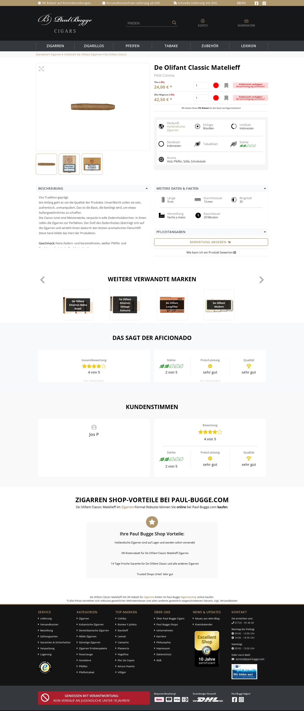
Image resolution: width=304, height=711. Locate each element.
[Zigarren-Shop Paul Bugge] (65, 23)
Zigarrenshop (189, 597)
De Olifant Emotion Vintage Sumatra (125, 305)
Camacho (123, 642)
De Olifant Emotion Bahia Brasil (78, 305)
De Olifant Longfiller (172, 304)
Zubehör (210, 46)
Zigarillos (94, 46)
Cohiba (122, 618)
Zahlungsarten (49, 636)
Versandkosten (49, 624)
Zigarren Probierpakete (93, 648)
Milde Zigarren (87, 636)
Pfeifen (133, 46)
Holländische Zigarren (176, 128)
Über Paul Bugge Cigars (170, 618)
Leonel (122, 636)
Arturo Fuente (126, 666)
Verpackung (47, 648)
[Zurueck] (42, 280)
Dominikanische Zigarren (94, 630)
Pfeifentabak (86, 672)
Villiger (122, 672)
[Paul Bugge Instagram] (264, 3)
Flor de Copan (126, 660)
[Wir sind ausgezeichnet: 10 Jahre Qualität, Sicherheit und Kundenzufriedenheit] (207, 650)
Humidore (85, 660)
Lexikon (248, 46)
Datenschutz (164, 654)
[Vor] (261, 280)
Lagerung (46, 654)
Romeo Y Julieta (127, 624)
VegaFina (123, 654)
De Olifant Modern (219, 304)
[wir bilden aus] (245, 670)
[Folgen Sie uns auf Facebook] (257, 3)
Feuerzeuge (86, 654)
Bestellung (46, 630)
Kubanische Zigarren (91, 624)
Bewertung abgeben (208, 242)
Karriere (161, 636)
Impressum (163, 648)
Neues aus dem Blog (207, 618)
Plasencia (123, 648)
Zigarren (55, 46)
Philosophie (163, 642)
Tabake (171, 46)
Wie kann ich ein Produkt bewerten (209, 252)
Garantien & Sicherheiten (55, 642)
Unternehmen (164, 630)
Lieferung (46, 618)
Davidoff (123, 630)
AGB (158, 660)
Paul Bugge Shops (167, 624)
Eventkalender (204, 624)
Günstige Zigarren (89, 642)
